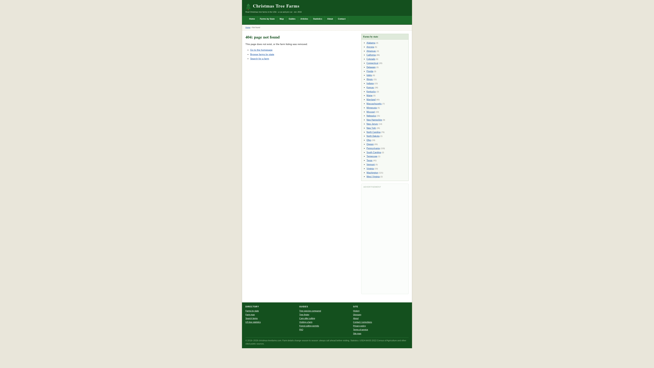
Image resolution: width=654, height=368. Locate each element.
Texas (369, 160)
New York (371, 128)
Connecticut (372, 63)
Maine (369, 95)
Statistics (317, 19)
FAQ (301, 329)
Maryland (371, 99)
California (371, 55)
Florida (370, 71)
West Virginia (373, 176)
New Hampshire (374, 120)
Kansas (370, 87)
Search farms (251, 318)
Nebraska (371, 115)
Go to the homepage (261, 50)
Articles (304, 19)
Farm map (250, 314)
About (330, 19)
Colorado (371, 59)
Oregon (370, 144)
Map (282, 19)
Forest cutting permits (309, 326)
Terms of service (360, 329)
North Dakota (373, 136)
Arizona (370, 47)
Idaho (369, 75)
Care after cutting (307, 318)
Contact (342, 19)
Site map (357, 333)
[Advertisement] (384, 241)
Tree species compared (310, 311)
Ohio (369, 140)
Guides (292, 19)
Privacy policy (359, 326)
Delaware (371, 67)
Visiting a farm (305, 322)
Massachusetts (374, 103)
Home (252, 19)
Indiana (370, 83)
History (356, 311)
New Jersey (372, 124)
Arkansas (371, 51)
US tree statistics (253, 322)
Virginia (370, 168)
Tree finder (304, 314)
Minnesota (372, 107)
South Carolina (374, 152)
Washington (372, 172)
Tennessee (372, 156)
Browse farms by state (262, 54)
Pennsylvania (373, 148)
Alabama (371, 43)
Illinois (370, 79)
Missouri (371, 112)
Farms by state (252, 311)
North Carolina (373, 132)
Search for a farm (259, 58)
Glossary (357, 314)
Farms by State (267, 19)
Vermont (371, 164)
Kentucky (371, 91)
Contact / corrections (362, 322)
